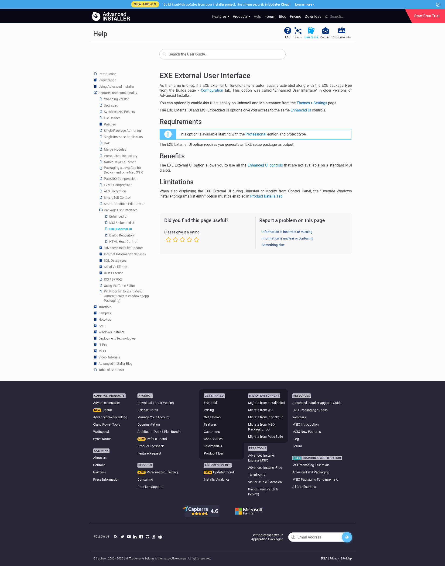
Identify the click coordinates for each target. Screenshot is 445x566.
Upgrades (111, 105)
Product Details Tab (266, 196)
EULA (324, 558)
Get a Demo (212, 417)
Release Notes (147, 410)
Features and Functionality (118, 93)
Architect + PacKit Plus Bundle (159, 432)
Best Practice (113, 273)
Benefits (172, 156)
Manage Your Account (153, 417)
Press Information (106, 479)
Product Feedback (150, 446)
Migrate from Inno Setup (265, 417)
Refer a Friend (157, 439)
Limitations (177, 182)
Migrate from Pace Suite (265, 436)
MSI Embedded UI (122, 223)
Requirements (181, 122)
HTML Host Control (123, 241)
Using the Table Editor (119, 286)
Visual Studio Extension (265, 482)
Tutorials (105, 307)
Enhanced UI (118, 216)
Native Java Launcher (120, 162)
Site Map (346, 558)
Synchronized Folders (119, 112)
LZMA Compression (118, 185)
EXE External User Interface (205, 75)
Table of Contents (111, 370)
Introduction (107, 74)
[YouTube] (129, 537)
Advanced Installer (106, 403)
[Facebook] (141, 537)
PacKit (107, 410)
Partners (99, 472)
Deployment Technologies (117, 338)
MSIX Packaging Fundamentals (315, 479)
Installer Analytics (216, 479)
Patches (110, 124)
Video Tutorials (109, 357)
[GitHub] (148, 537)
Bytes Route (102, 439)
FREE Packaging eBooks (310, 410)
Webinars (299, 417)
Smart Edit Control (117, 197)
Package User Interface (120, 210)
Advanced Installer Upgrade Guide (316, 403)
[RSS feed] (116, 537)
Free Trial (210, 403)
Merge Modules (115, 149)
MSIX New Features (306, 432)
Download (313, 16)
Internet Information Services (125, 254)
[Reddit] (160, 537)
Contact (99, 465)
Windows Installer (111, 332)
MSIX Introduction (305, 424)
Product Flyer (213, 453)
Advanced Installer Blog (116, 363)
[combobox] (222, 54)
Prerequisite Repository (120, 156)
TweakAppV (257, 475)
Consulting (145, 479)
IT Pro (103, 345)
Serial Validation (115, 267)
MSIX (102, 351)
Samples (105, 313)
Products (240, 16)
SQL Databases (115, 260)
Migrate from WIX (261, 410)
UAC (107, 143)
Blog (282, 16)
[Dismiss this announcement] (438, 5)
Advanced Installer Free (265, 467)
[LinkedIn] (135, 537)
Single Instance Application (123, 137)
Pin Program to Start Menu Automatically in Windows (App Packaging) (126, 295)
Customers (212, 432)
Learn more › (304, 4)
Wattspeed (101, 432)
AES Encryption (115, 191)
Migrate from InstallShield (266, 403)
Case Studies (213, 439)
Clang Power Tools (106, 424)
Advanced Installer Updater (123, 248)
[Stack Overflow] (154, 537)
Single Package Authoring (122, 130)
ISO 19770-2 (113, 279)
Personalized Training (162, 472)
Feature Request (149, 453)
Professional (256, 134)
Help (257, 16)
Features (219, 16)
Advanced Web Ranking (110, 417)
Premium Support (150, 487)
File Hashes (112, 118)
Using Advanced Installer (116, 86)
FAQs (102, 326)
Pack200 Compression (120, 179)
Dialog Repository (122, 235)
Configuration (212, 90)
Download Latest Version (155, 403)
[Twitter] (122, 537)
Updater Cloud (223, 472)
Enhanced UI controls (265, 165)
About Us (99, 458)
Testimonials (213, 446)
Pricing (295, 16)
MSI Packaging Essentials (310, 465)
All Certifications (304, 487)
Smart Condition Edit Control (124, 204)
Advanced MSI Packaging (310, 472)
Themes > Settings (312, 103)
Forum (270, 16)
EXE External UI (120, 229)
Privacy (334, 558)
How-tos (105, 319)
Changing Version (117, 99)
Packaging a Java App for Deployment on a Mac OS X (123, 170)
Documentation (148, 424)
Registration (107, 80)
